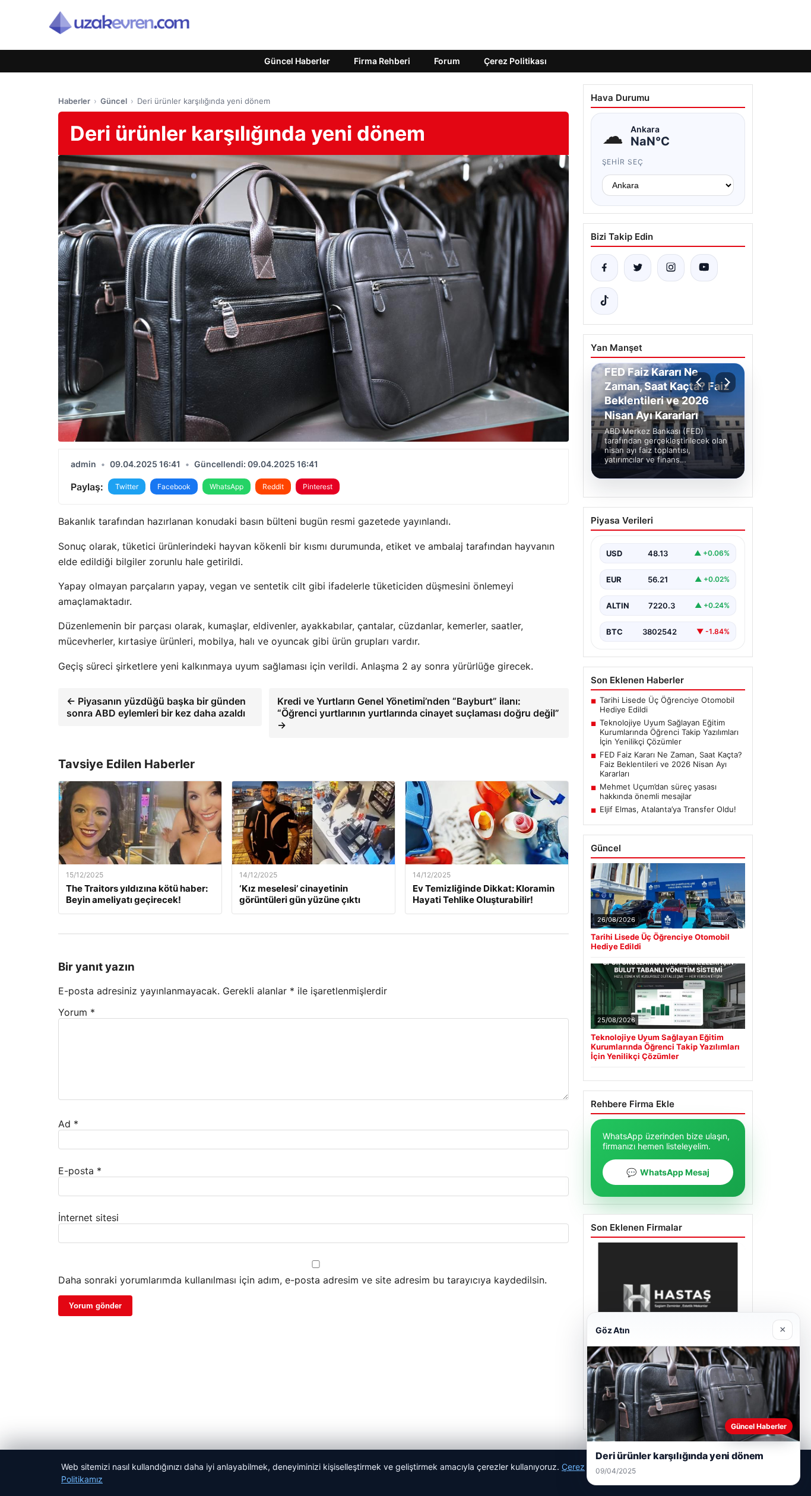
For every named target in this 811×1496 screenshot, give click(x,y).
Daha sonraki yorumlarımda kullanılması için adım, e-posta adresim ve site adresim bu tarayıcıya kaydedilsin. (302, 1280)
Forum (447, 61)
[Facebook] (604, 267)
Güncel (113, 101)
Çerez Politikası (515, 61)
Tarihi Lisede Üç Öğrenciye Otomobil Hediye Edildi (667, 704)
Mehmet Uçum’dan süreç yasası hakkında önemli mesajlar (658, 791)
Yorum (76, 1012)
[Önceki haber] (700, 382)
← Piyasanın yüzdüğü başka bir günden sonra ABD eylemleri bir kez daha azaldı (156, 707)
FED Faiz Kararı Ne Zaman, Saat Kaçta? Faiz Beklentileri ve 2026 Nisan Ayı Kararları (671, 764)
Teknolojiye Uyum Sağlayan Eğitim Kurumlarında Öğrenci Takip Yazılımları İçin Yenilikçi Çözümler (669, 732)
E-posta (80, 1171)
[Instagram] (671, 267)
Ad (68, 1124)
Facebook (174, 486)
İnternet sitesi (88, 1218)
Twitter (126, 486)
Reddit (273, 486)
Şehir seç (623, 161)
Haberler (74, 101)
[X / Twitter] (637, 267)
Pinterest (317, 486)
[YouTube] (704, 267)
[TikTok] (604, 301)
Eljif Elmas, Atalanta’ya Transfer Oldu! (668, 809)
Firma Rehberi (382, 61)
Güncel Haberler (297, 61)
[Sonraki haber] (725, 382)
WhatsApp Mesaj (667, 1172)
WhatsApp (226, 486)
